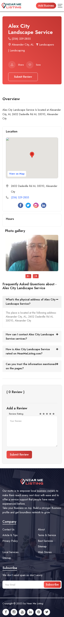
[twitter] (46, 612)
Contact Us (8, 529)
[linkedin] (30, 612)
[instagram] (14, 612)
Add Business (46, 6)
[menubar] (60, 5)
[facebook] (5, 612)
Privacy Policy (10, 541)
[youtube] (22, 612)
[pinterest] (38, 612)
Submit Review (23, 77)
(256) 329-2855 (21, 39)
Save (38, 64)
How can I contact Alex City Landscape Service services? (30, 337)
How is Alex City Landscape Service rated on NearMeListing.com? (28, 351)
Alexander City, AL (22, 44)
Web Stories (45, 552)
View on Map (16, 173)
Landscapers (46, 44)
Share (21, 64)
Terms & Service (47, 535)
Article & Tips (10, 535)
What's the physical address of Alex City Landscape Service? (30, 302)
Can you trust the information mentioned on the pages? (31, 366)
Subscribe (52, 584)
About (41, 529)
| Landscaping (16, 50)
